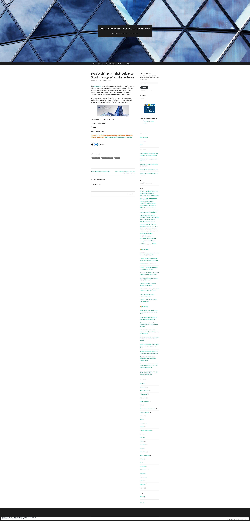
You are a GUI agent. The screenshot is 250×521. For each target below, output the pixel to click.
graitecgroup (107, 80)
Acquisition (142, 383)
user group (152, 238)
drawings (142, 215)
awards (154, 205)
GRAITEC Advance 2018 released (147, 263)
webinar (99, 153)
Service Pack (143, 466)
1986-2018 (100, 63)
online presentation (107, 157)
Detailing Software (144, 412)
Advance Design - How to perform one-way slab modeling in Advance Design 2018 (149, 312)
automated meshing (148, 205)
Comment (131, 193)
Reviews (142, 459)
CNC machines (153, 207)
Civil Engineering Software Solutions (125, 29)
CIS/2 (149, 207)
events (152, 215)
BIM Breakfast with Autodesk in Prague (100, 171)
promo (147, 226)
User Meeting (143, 477)
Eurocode (148, 215)
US (149, 238)
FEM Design (121, 63)
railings (155, 226)
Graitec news (145, 249)
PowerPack (148, 224)
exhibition (142, 217)
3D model (145, 191)
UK (148, 238)
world (154, 244)
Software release (144, 469)
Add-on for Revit (110, 63)
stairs (148, 233)
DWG (145, 215)
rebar (141, 228)
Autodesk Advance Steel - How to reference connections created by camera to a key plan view (149, 331)
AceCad (155, 191)
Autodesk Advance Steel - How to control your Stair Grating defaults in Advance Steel (149, 346)
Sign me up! (144, 87)
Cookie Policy (25, 518)
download (152, 212)
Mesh (147, 219)
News (141, 433)
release (142, 231)
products (154, 224)
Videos (141, 480)
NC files (153, 219)
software (144, 233)
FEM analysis (148, 217)
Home (94, 63)
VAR (145, 241)
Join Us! (142, 502)
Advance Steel (97, 86)
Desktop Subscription (144, 212)
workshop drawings (148, 243)
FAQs (141, 419)
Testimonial (142, 473)
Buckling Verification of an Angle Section (149, 169)
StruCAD (147, 236)
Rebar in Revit (143, 451)
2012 (150, 191)
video (147, 241)
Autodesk (149, 203)
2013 (152, 191)
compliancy (142, 209)
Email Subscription (145, 73)
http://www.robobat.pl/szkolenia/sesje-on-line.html (118, 137)
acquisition (142, 193)
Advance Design (143, 394)
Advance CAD (143, 387)
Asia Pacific (151, 201)
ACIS (157, 191)
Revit (151, 231)
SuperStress (151, 236)
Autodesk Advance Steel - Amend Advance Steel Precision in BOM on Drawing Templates (148, 358)
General (142, 426)
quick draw (151, 226)
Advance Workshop (144, 201)
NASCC (149, 219)
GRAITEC (142, 219)
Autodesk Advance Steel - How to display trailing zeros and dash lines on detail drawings (149, 338)
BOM (145, 207)
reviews (148, 231)
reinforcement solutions (152, 228)
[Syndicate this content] (140, 249)
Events (95, 153)
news (142, 221)
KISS (145, 219)
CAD (147, 207)
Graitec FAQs (144, 306)
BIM (141, 207)
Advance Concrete (146, 196)
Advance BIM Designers (149, 193)
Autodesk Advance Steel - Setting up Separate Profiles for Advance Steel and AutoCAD (149, 324)
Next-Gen (142, 437)
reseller (145, 231)
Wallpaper (142, 484)
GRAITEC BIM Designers (146, 430)
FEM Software (143, 423)
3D (141, 191)
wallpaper (152, 241)
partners (142, 224)
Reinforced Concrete (145, 455)
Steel (128, 63)
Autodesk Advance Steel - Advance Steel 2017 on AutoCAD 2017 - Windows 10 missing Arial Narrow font (149, 365)
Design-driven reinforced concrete (148, 408)
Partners (142, 441)
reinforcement (145, 228)
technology (143, 238)
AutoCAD (143, 203)
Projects (142, 448)
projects (143, 226)
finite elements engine (155, 217)
